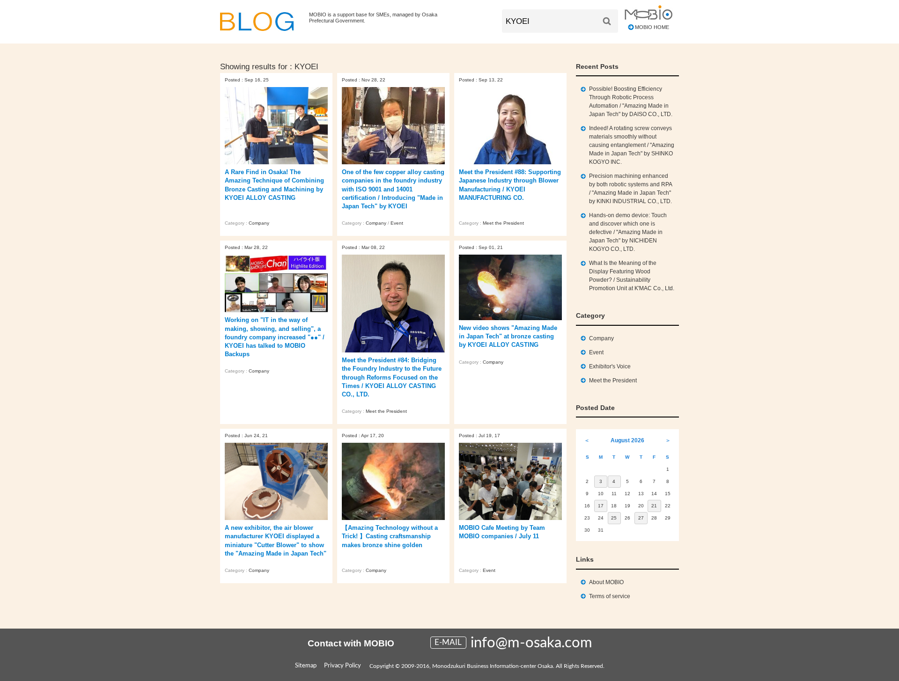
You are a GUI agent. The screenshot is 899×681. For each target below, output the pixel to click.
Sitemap (306, 666)
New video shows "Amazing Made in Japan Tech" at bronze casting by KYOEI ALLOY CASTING (508, 336)
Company (259, 223)
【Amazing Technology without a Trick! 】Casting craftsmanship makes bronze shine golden (390, 536)
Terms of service (609, 596)
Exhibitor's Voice (610, 366)
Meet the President (503, 223)
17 (601, 505)
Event (397, 223)
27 (641, 517)
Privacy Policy (342, 666)
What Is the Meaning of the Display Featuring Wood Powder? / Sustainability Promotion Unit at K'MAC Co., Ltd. (631, 276)
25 (614, 517)
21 (654, 505)
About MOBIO (606, 582)
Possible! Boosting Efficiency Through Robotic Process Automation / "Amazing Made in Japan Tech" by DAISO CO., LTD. (630, 101)
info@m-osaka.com (531, 643)
